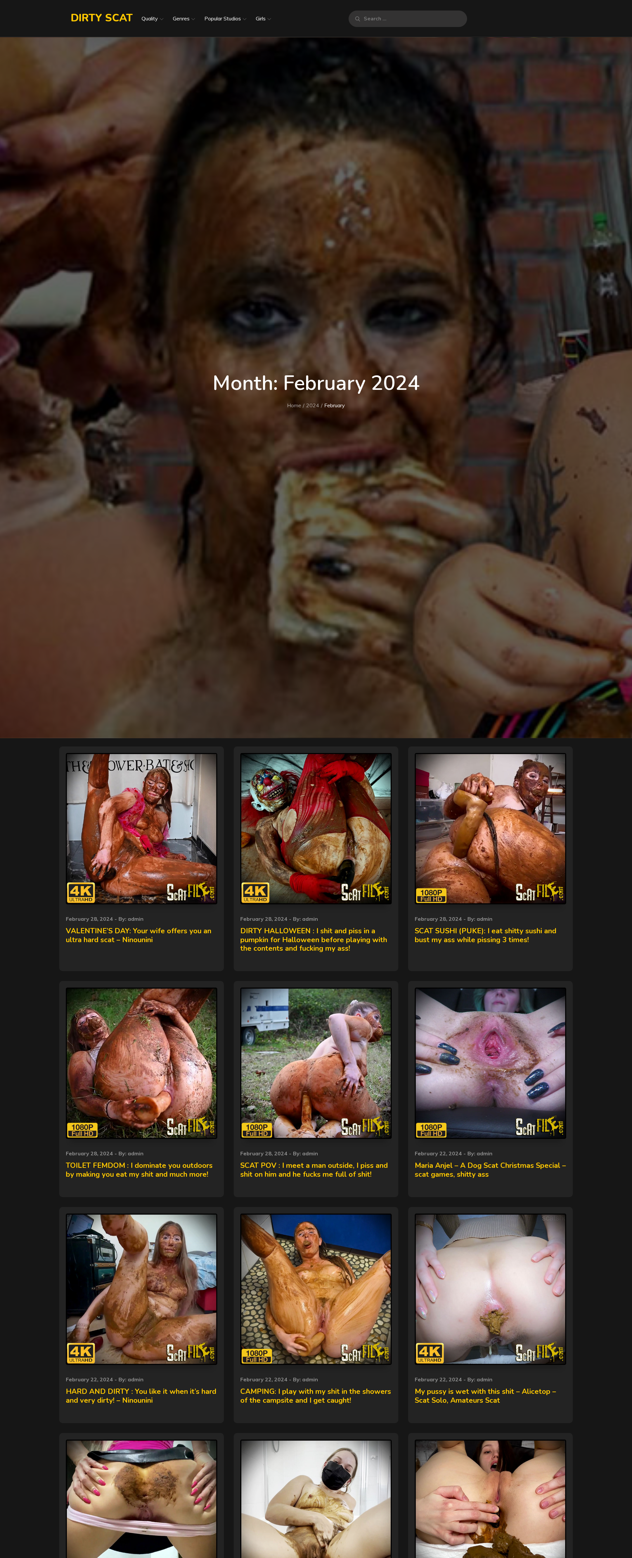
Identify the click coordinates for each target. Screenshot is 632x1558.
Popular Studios (222, 18)
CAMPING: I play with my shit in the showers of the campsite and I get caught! (315, 1396)
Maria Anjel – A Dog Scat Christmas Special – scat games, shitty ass (490, 1170)
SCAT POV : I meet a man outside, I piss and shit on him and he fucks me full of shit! (314, 1170)
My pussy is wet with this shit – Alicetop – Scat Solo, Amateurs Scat (485, 1396)
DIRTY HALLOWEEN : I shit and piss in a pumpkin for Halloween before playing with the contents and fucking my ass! (313, 939)
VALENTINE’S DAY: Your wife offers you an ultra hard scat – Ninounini (138, 935)
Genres (181, 18)
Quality (150, 18)
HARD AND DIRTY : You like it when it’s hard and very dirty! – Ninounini (141, 1396)
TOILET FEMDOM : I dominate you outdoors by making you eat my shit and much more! (139, 1170)
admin (136, 919)
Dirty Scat (102, 18)
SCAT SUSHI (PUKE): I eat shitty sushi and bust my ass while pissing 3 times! (485, 935)
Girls (261, 18)
